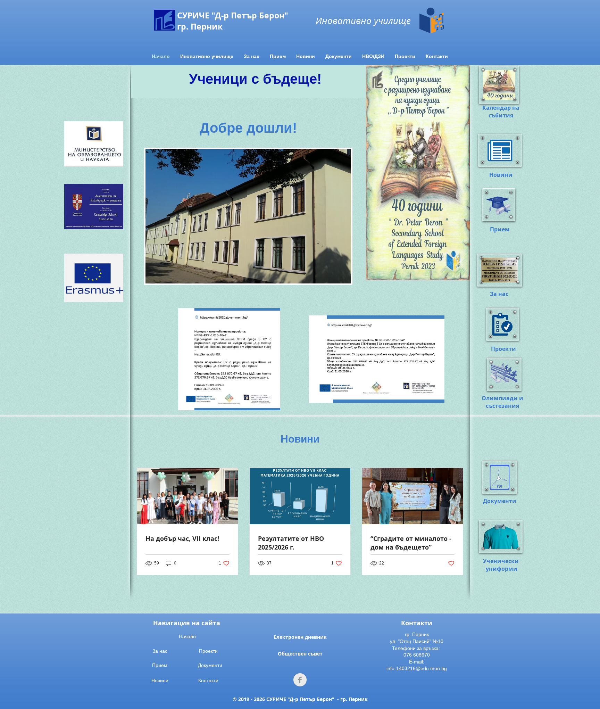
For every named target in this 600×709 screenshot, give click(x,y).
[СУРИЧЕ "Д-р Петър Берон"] (300, 679)
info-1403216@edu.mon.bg (416, 668)
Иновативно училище (363, 20)
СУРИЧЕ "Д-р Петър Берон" (232, 15)
